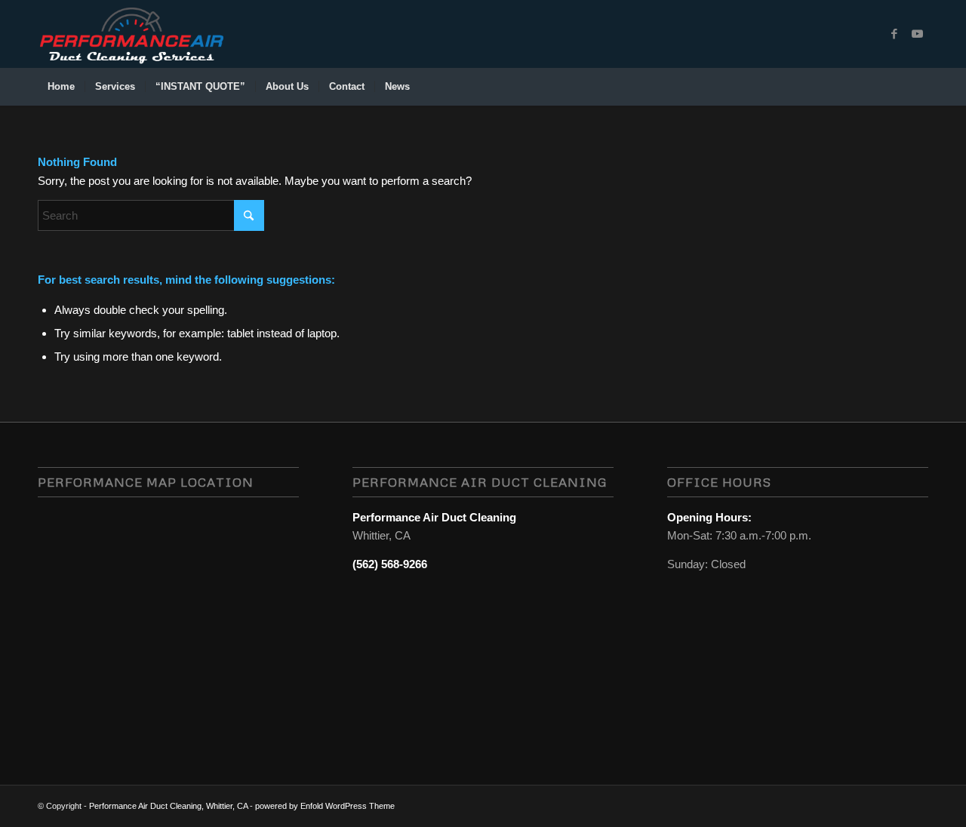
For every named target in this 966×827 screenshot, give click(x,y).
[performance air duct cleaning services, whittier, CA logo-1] (131, 34)
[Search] (918, 87)
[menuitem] (61, 87)
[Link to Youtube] (917, 34)
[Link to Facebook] (894, 34)
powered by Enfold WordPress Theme (325, 805)
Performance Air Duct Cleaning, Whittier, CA (168, 805)
